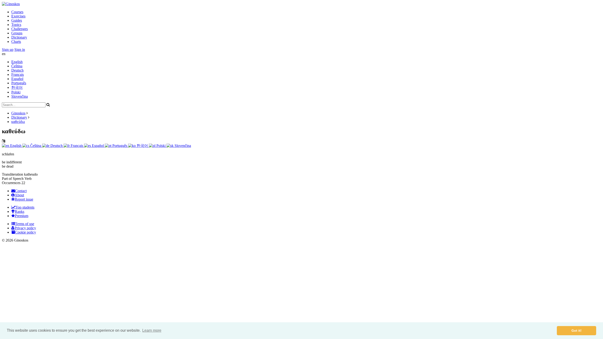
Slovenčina (19, 96)
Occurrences (11, 183)
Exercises (18, 16)
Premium (21, 216)
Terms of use (24, 224)
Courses (17, 12)
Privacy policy (25, 228)
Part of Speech (13, 179)
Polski (15, 92)
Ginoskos (18, 113)
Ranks (19, 212)
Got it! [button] (576, 330)
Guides (16, 20)
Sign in (19, 50)
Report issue (24, 199)
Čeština (16, 66)
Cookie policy (25, 232)
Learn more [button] (151, 330)
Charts (16, 42)
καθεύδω (18, 122)
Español (17, 79)
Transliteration (12, 174)
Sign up (7, 50)
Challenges (19, 29)
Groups (16, 33)
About (19, 195)
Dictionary (19, 37)
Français (17, 75)
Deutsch (17, 70)
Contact (21, 191)
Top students (25, 207)
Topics (16, 25)
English (17, 62)
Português (18, 83)
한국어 (17, 87)
